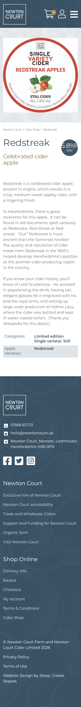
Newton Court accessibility (28, 505)
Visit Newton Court (21, 542)
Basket (9, 581)
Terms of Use (15, 667)
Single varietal (47, 341)
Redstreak (44, 349)
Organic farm (15, 533)
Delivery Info (15, 571)
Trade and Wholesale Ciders (29, 514)
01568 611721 (22, 425)
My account (14, 599)
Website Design (18, 676)
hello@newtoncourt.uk (32, 433)
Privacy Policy (16, 657)
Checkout (12, 590)
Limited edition (49, 337)
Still (66, 341)
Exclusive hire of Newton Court (32, 496)
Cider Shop (13, 618)
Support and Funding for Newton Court (40, 524)
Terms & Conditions (21, 609)
